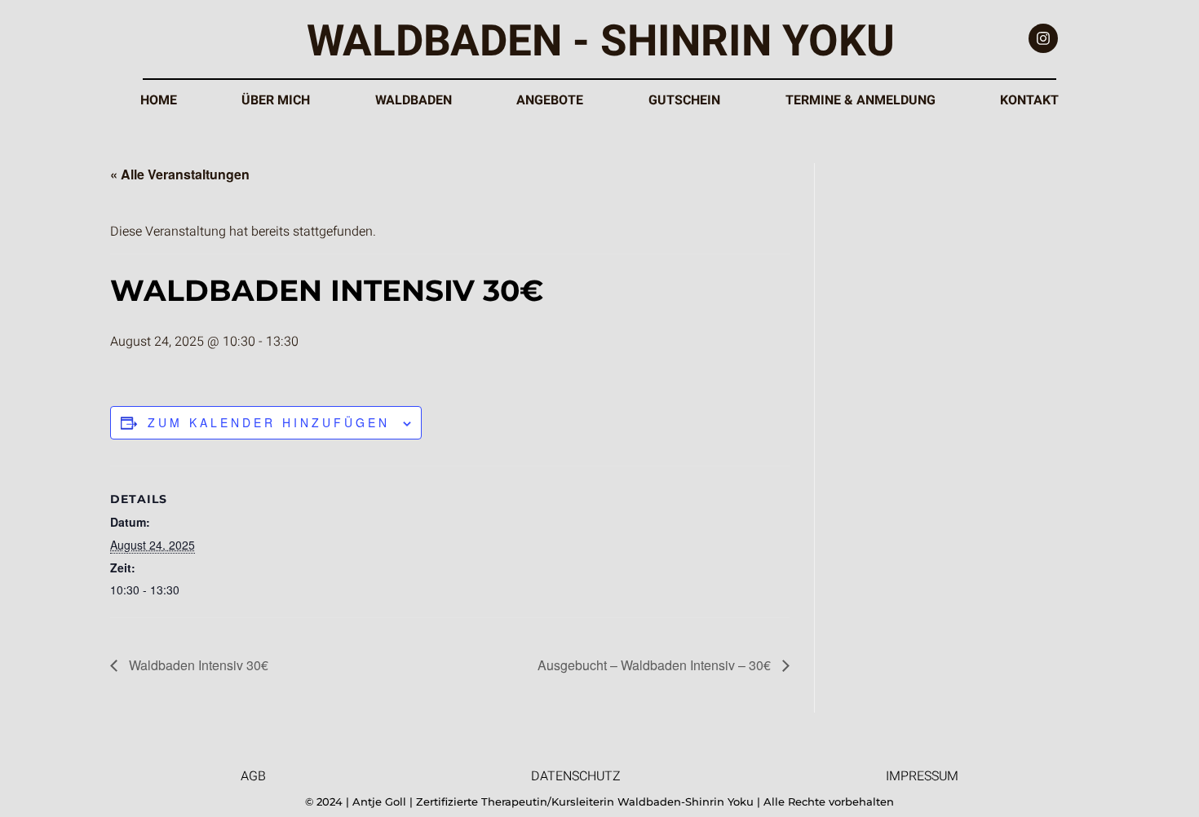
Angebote (549, 100)
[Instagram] (1043, 38)
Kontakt (1029, 100)
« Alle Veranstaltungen (180, 174)
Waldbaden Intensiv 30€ (197, 665)
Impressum (922, 776)
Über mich (275, 100)
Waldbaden (413, 100)
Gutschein (684, 100)
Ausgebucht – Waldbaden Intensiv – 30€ (656, 665)
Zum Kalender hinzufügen (269, 422)
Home (158, 100)
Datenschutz (576, 776)
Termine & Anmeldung (860, 100)
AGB (253, 776)
